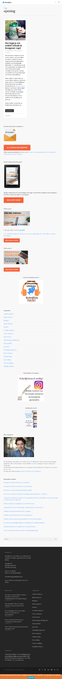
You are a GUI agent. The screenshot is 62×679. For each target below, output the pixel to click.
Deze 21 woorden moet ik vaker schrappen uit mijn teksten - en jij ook (25, 494)
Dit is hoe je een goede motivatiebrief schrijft (18, 490)
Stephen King (8, 356)
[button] (59, 2)
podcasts (6, 346)
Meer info (31, 677)
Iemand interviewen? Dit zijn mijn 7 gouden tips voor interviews (23, 507)
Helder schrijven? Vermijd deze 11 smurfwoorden (19, 503)
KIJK (13, 65)
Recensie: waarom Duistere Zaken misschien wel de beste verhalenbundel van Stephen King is (16, 596)
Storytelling (7, 360)
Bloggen (6, 320)
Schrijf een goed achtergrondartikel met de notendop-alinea (22, 519)
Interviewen (7, 337)
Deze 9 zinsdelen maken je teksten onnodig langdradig (21, 530)
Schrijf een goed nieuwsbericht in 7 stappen (17, 511)
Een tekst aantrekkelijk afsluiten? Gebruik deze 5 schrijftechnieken (24, 523)
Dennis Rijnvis (10, 50)
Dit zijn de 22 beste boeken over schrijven (16, 482)
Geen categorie (8, 333)
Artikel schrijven (17, 50)
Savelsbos (34, 463)
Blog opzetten (8, 317)
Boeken (6, 327)
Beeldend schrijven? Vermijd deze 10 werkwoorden (19, 526)
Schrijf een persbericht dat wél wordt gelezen (18, 515)
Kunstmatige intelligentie (11, 340)
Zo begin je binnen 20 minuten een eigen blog (18, 486)
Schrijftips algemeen (10, 350)
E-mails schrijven (9, 330)
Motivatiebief (8, 343)
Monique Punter (20, 86)
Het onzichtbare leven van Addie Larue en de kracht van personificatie (15, 612)
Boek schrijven (8, 323)
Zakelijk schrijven (9, 366)
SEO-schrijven (8, 353)
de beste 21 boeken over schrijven (30, 471)
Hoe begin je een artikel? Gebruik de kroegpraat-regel (13, 45)
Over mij (8, 469)
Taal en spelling (8, 363)
